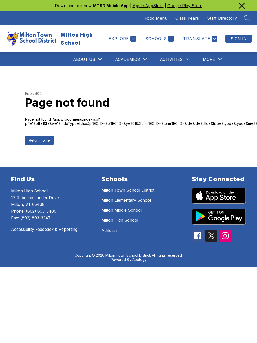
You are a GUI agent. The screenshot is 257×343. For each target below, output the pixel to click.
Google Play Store (184, 5)
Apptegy (139, 259)
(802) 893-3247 (35, 217)
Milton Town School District (127, 190)
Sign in (239, 38)
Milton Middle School (121, 210)
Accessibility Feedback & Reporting (44, 229)
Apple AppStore (148, 5)
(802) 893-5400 (41, 211)
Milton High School (119, 220)
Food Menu (156, 18)
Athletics (109, 230)
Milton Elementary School (126, 200)
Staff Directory (222, 18)
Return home (39, 140)
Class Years (187, 18)
